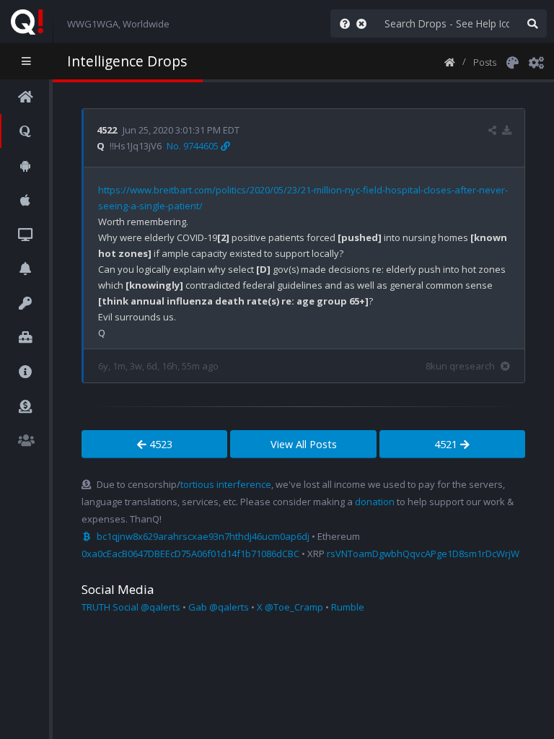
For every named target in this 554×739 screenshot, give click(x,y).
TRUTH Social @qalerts (131, 606)
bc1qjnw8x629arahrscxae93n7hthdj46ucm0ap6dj (203, 536)
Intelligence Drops (127, 61)
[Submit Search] (532, 23)
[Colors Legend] (512, 61)
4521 (447, 444)
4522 (107, 129)
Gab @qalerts (218, 606)
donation (375, 501)
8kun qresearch (460, 365)
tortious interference (225, 484)
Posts (484, 62)
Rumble (347, 606)
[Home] (449, 61)
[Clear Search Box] (364, 23)
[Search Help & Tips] (341, 23)
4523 (159, 444)
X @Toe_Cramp (290, 606)
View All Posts (304, 444)
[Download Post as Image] (506, 129)
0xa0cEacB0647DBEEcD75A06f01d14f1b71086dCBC (190, 553)
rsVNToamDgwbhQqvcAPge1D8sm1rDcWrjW (423, 553)
